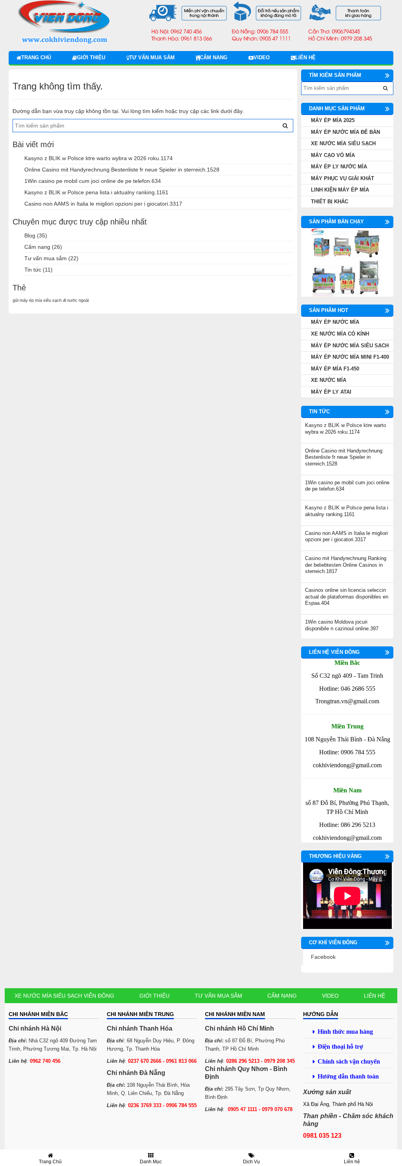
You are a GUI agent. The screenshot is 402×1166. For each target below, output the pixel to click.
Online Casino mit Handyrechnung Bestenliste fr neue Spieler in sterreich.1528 (121, 169)
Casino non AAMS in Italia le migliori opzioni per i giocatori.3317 (103, 204)
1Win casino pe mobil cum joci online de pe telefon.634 (92, 181)
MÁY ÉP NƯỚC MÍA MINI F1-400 (350, 357)
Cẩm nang (213, 57)
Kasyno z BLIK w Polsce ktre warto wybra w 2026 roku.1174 (98, 158)
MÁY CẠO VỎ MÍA (333, 155)
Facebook (323, 957)
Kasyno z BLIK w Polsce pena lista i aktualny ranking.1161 (96, 192)
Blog (29, 235)
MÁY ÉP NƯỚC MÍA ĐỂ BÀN (345, 132)
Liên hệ (305, 57)
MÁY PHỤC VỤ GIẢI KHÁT (342, 178)
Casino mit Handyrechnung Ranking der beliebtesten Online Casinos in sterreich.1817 (345, 564)
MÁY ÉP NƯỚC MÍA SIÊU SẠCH (350, 346)
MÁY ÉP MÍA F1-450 (335, 369)
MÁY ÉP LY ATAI (331, 392)
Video (262, 57)
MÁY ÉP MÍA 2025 (332, 120)
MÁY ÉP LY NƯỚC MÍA (339, 167)
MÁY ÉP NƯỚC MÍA (335, 322)
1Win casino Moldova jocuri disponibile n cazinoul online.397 (341, 625)
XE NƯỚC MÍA (328, 380)
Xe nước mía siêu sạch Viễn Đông (64, 996)
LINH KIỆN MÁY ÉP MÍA (340, 190)
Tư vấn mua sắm (152, 57)
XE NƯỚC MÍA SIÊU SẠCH (343, 143)
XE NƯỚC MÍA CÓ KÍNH (340, 334)
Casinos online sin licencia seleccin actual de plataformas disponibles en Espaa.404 (346, 596)
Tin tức (32, 269)
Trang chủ (36, 57)
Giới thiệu (91, 57)
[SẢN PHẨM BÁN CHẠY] (347, 262)
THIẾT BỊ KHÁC (329, 201)
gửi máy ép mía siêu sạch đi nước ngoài (51, 300)
